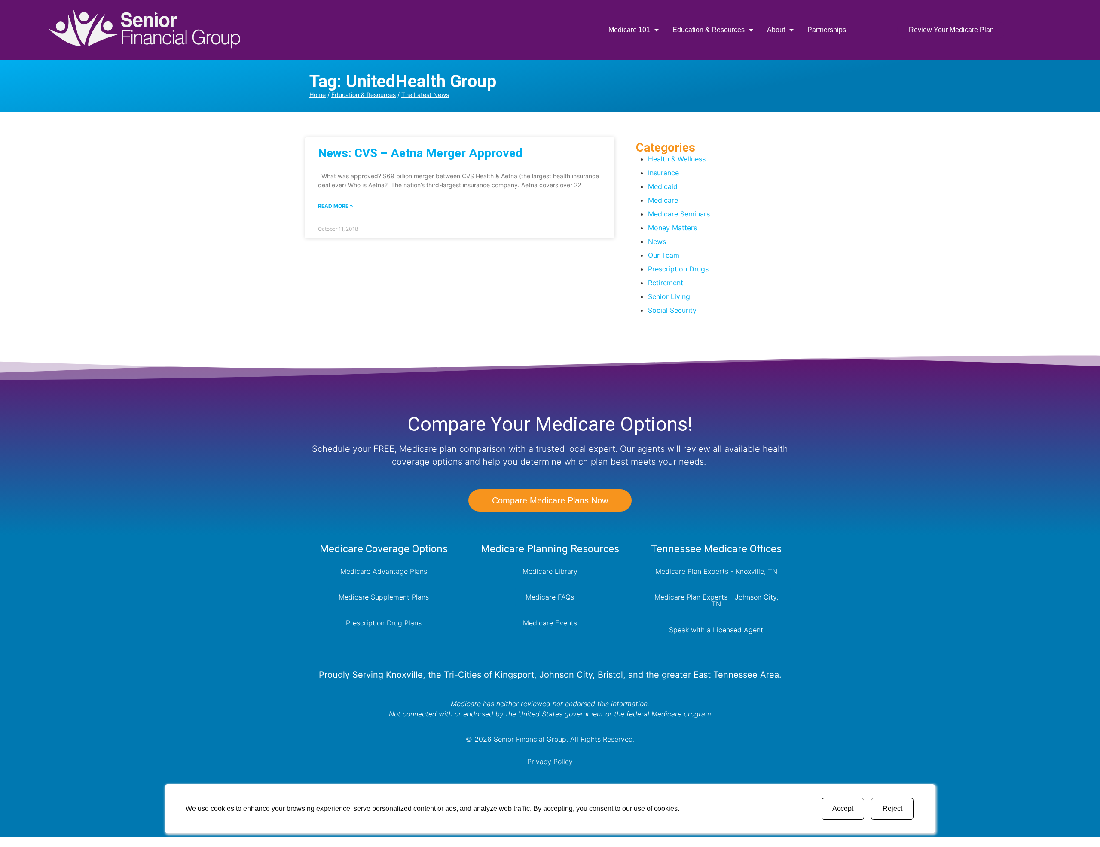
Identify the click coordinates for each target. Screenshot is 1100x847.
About (776, 30)
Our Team (663, 255)
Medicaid (663, 186)
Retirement (665, 282)
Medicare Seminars (679, 214)
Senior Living (669, 296)
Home (317, 94)
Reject (892, 808)
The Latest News (425, 94)
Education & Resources (708, 30)
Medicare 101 (629, 30)
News (657, 241)
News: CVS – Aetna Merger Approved (420, 153)
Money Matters (672, 227)
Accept (842, 808)
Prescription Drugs (678, 269)
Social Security (672, 310)
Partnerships (826, 30)
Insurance (663, 172)
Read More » (335, 206)
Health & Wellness (677, 159)
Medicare (663, 200)
